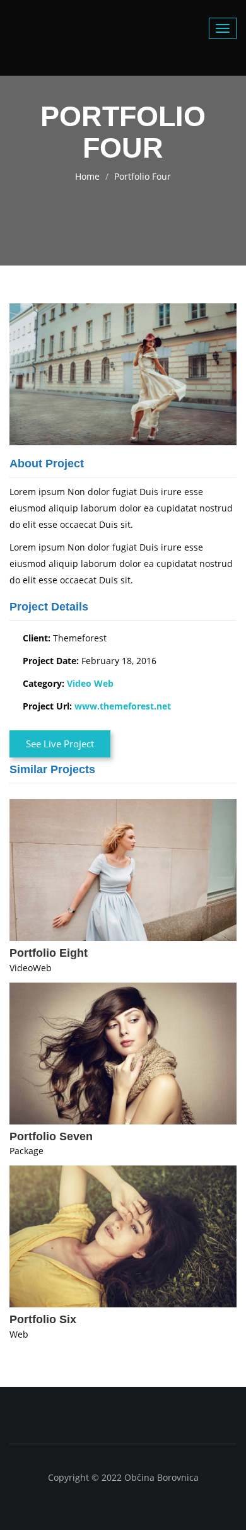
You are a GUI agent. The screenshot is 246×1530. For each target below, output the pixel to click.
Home (87, 176)
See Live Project (60, 743)
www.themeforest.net (122, 706)
